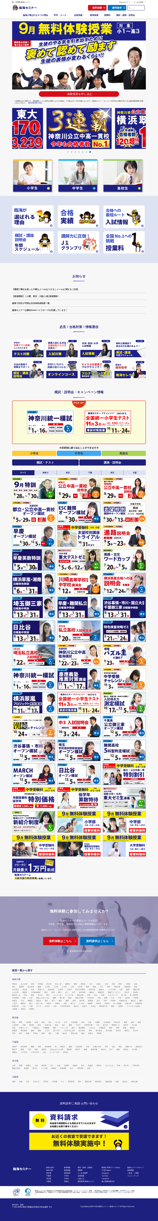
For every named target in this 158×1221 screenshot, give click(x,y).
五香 (106, 1046)
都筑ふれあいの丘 (43, 998)
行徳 (88, 1046)
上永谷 (64, 987)
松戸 (111, 1049)
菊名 (136, 987)
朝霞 (21, 1065)
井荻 (43, 1022)
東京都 (48, 1173)
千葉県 (48, 1176)
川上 (102, 987)
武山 (96, 995)
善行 (48, 995)
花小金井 (82, 1030)
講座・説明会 (112, 462)
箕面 (117, 1081)
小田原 (128, 984)
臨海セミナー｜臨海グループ (108, 1206)
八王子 (47, 1030)
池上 (50, 1022)
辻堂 (31, 998)
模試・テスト (45, 462)
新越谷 (90, 1065)
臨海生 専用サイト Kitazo (111, 1167)
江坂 (28, 1081)
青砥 (14, 1022)
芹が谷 (40, 995)
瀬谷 (33, 995)
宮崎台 (98, 1003)
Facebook (105, 1178)
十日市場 (90, 998)
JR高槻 (55, 1081)
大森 (90, 1022)
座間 (53, 992)
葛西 (126, 1022)
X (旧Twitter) (106, 1170)
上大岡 (47, 987)
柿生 (14, 987)
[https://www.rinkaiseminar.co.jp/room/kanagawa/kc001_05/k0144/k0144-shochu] (96, 369)
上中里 (56, 987)
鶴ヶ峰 (62, 998)
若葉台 (23, 1009)
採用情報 (130, 1170)
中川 (113, 998)
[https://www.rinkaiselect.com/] (130, 369)
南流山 (126, 1049)
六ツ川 (39, 1006)
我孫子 (14, 1046)
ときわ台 (92, 1028)
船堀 (28, 1033)
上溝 (72, 987)
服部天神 (88, 1081)
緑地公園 (134, 1081)
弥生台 (76, 1006)
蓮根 (40, 1030)
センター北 (57, 995)
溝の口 (73, 1003)
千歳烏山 (36, 1028)
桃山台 (125, 1081)
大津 (106, 984)
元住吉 (47, 1006)
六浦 (31, 1006)
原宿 (74, 1000)
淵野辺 (23, 1003)
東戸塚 (82, 1000)
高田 (89, 995)
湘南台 (91, 992)
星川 (31, 1003)
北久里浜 (15, 989)
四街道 (65, 1052)
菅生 (26, 995)
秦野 (67, 1000)
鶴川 (73, 1028)
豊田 (111, 1028)
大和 (55, 1006)
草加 (119, 1065)
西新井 (132, 1028)
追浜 (136, 984)
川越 (59, 1065)
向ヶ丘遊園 (117, 1003)
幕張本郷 (94, 1049)
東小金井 (109, 1030)
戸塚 (99, 998)
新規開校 (67, 1167)
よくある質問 (138, 2)
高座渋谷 (92, 989)
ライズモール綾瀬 (133, 1006)
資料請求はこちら (97, 941)
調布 (55, 1028)
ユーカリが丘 (55, 1052)
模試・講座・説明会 (125, 15)
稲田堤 (67, 984)
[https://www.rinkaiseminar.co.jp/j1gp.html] (79, 242)
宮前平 (107, 1003)
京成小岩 (48, 1025)
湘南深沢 (101, 992)
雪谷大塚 (74, 1033)
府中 (21, 1033)
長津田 (127, 998)
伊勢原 (40, 984)
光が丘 (135, 1030)
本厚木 (49, 1003)
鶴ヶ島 (126, 1065)
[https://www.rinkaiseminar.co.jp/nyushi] (124, 216)
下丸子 (78, 1025)
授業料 (107, 15)
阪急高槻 (108, 1081)
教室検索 (94, 15)
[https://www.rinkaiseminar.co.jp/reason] (33, 216)
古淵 (121, 989)
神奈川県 (49, 1170)
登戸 (53, 1000)
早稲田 (99, 1033)
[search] (129, 8)
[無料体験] (79, 1141)
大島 (83, 1022)
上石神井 (15, 1025)
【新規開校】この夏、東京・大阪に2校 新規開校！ (36, 296)
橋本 (60, 1000)
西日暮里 (24, 1030)
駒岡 (128, 989)
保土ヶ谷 (39, 1003)
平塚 (105, 1000)
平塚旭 (113, 1000)
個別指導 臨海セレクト (86, 1181)
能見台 (39, 1000)
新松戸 (14, 1049)
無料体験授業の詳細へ (35, 103)
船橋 (86, 1049)
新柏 (120, 1046)
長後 (24, 998)
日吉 (98, 1000)
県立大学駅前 (80, 989)
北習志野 (79, 1046)
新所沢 (99, 1065)
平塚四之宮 (123, 1000)
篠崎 (71, 1025)
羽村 (90, 1030)
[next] (142, 130)
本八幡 (134, 1049)
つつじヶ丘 (64, 1028)
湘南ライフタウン (114, 992)
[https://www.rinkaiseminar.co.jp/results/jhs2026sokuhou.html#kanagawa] (79, 128)
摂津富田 (71, 1081)
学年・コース (60, 15)
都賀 (36, 1049)
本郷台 (57, 1003)
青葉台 (14, 984)
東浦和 (26, 1068)
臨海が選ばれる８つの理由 (35, 15)
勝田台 (63, 1046)
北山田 (25, 989)
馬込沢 (103, 1049)
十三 (63, 1081)
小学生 (34, 453)
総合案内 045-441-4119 (80, 951)
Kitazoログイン (124, 2)
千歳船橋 (46, 1028)
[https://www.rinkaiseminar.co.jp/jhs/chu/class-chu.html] (27, 348)
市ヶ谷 (58, 1022)
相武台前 (80, 995)
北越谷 (75, 1065)
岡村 (120, 984)
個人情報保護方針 (108, 1181)
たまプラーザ (113, 995)
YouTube (105, 1176)
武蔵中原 (15, 1006)
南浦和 (54, 1068)
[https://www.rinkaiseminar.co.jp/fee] (124, 242)
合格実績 (78, 15)
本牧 (65, 1003)
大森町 (97, 1022)
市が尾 (49, 984)
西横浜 (30, 1000)
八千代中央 (35, 1052)
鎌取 (71, 1046)
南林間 (90, 1003)
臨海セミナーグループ (135, 1167)
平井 (14, 1033)
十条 (98, 1025)
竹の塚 (134, 1025)
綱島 (55, 998)
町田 (43, 1033)
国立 (40, 1025)
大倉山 (98, 984)
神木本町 (82, 992)
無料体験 (67, 1170)
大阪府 (48, 1181)
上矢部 (80, 987)
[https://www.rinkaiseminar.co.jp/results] (79, 216)
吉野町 (120, 1006)
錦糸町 (32, 1025)
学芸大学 (117, 1022)
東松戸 (78, 1049)
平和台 (35, 1033)
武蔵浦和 (63, 1068)
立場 (103, 995)
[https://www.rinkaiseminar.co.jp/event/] (27, 369)
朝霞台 (28, 1065)
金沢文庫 (31, 987)
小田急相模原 (36, 992)
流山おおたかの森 (57, 1049)
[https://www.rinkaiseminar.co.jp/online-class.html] (62, 369)
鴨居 (88, 987)
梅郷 (33, 1046)
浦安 (40, 1046)
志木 (83, 1065)
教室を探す (50, 1167)
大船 (113, 984)
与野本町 (80, 1068)
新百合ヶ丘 (16, 995)
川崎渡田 (127, 987)
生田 (33, 984)
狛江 (64, 1025)
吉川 (72, 1068)
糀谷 (57, 1025)
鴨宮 (95, 987)
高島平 (126, 1025)
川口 (52, 1065)
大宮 (36, 1065)
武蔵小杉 (128, 1003)
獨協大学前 (16, 1068)
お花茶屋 (107, 1022)
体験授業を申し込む (79, 94)
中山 (22, 1000)
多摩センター (24, 1028)
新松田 (135, 992)
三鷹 (57, 1033)
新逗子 (127, 992)
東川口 (35, 1068)
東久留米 (99, 1030)
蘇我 (22, 1049)
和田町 (32, 1009)
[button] (68, 152)
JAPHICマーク (125, 1191)
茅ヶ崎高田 (134, 995)
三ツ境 (81, 1003)
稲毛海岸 (24, 1046)
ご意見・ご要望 (133, 1173)
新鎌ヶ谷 (128, 1046)
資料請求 (117, 7)
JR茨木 (46, 1081)
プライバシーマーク (81, 1191)
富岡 (106, 998)
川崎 (108, 987)
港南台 (101, 989)
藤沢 (141, 1000)
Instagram (105, 1173)
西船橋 (69, 1049)
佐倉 (113, 1046)
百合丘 (85, 1006)
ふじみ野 (44, 1068)
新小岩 (105, 1025)
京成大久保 (97, 1046)
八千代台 (24, 1052)
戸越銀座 (102, 1028)
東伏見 (118, 1030)
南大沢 (65, 1033)
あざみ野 (24, 984)
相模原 (25, 992)
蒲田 (139, 1022)
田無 (14, 1028)
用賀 (83, 1033)
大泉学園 (74, 1022)
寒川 (60, 992)
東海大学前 (79, 998)
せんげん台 (109, 1065)
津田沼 (44, 1049)
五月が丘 (36, 1081)
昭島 (21, 1022)
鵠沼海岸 (51, 989)
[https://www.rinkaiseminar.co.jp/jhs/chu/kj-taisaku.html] (62, 348)
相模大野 (136, 989)
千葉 (29, 1049)
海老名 (83, 984)
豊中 (80, 1081)
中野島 (136, 998)
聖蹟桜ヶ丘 (116, 1025)
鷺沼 (46, 992)
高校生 (123, 453)
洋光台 (93, 1006)
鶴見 (70, 998)
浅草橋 (28, 1022)
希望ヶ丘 (41, 989)
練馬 (33, 1030)
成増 (118, 1028)
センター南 (69, 995)
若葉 (89, 1068)
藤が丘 (133, 1000)
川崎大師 (117, 987)
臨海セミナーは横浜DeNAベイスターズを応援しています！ (40, 310)
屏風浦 (90, 1000)
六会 (24, 1006)
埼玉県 (48, 1178)
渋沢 (74, 992)
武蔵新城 (138, 1003)
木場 (24, 1025)
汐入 (67, 992)
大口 (91, 984)
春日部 (44, 1065)
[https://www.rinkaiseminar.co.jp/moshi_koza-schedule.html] (33, 242)
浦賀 (75, 984)
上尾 (14, 1065)
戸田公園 (135, 1065)
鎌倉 (40, 987)
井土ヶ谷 (58, 984)
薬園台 (14, 1052)
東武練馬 (82, 1028)
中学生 (79, 453)
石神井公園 (88, 1025)
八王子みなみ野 (69, 1030)
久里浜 (69, 989)
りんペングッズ (133, 1176)
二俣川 (14, 1003)
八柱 (44, 1052)
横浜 (113, 1006)
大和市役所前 (65, 1006)
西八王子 (56, 1030)
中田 (120, 998)
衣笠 (33, 989)
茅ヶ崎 (124, 995)
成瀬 (125, 1028)
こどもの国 (111, 989)
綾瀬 (36, 1022)
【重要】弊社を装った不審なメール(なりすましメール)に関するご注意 (45, 289)
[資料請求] (79, 1120)
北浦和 (66, 1065)
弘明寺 (61, 989)
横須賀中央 (103, 1006)
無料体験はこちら (60, 941)
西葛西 (14, 1030)
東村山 (127, 1030)
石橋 (21, 1081)
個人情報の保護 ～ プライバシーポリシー (111, 1192)
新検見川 (139, 1046)
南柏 (118, 1049)
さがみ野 (15, 992)
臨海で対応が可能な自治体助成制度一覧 (31, 303)
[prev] (15, 130)
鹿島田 (21, 987)
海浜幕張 (48, 1046)
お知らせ (81, 1178)
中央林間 (15, 998)
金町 (133, 1022)
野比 (46, 1000)
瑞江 (50, 1033)
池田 (14, 1081)
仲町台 (14, 1000)
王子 (66, 1022)
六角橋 (14, 1009)
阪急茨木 (98, 1081)
